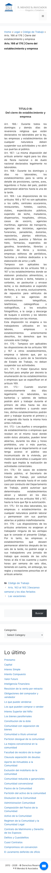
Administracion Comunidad (19, 802)
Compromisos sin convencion (20, 847)
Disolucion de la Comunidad (20, 798)
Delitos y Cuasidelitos (16, 837)
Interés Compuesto (15, 674)
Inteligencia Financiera (17, 683)
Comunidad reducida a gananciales (24, 778)
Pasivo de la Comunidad (18, 788)
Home (7, 32)
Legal (17, 32)
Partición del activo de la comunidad (25, 793)
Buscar (39, 613)
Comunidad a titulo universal (20, 734)
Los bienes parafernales (18, 716)
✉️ (44, 866)
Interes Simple (12, 669)
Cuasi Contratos (13, 842)
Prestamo (9, 659)
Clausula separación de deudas (22, 757)
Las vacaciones (17, 596)
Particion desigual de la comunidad (24, 739)
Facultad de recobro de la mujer (22, 752)
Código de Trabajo (33, 32)
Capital (8, 664)
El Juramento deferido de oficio (22, 852)
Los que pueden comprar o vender (23, 706)
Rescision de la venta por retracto (23, 688)
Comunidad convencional (18, 783)
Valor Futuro (11, 679)
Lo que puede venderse (17, 702)
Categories (10, 630)
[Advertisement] (25, 76)
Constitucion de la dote (17, 721)
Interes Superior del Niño (18, 711)
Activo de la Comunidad (18, 816)
